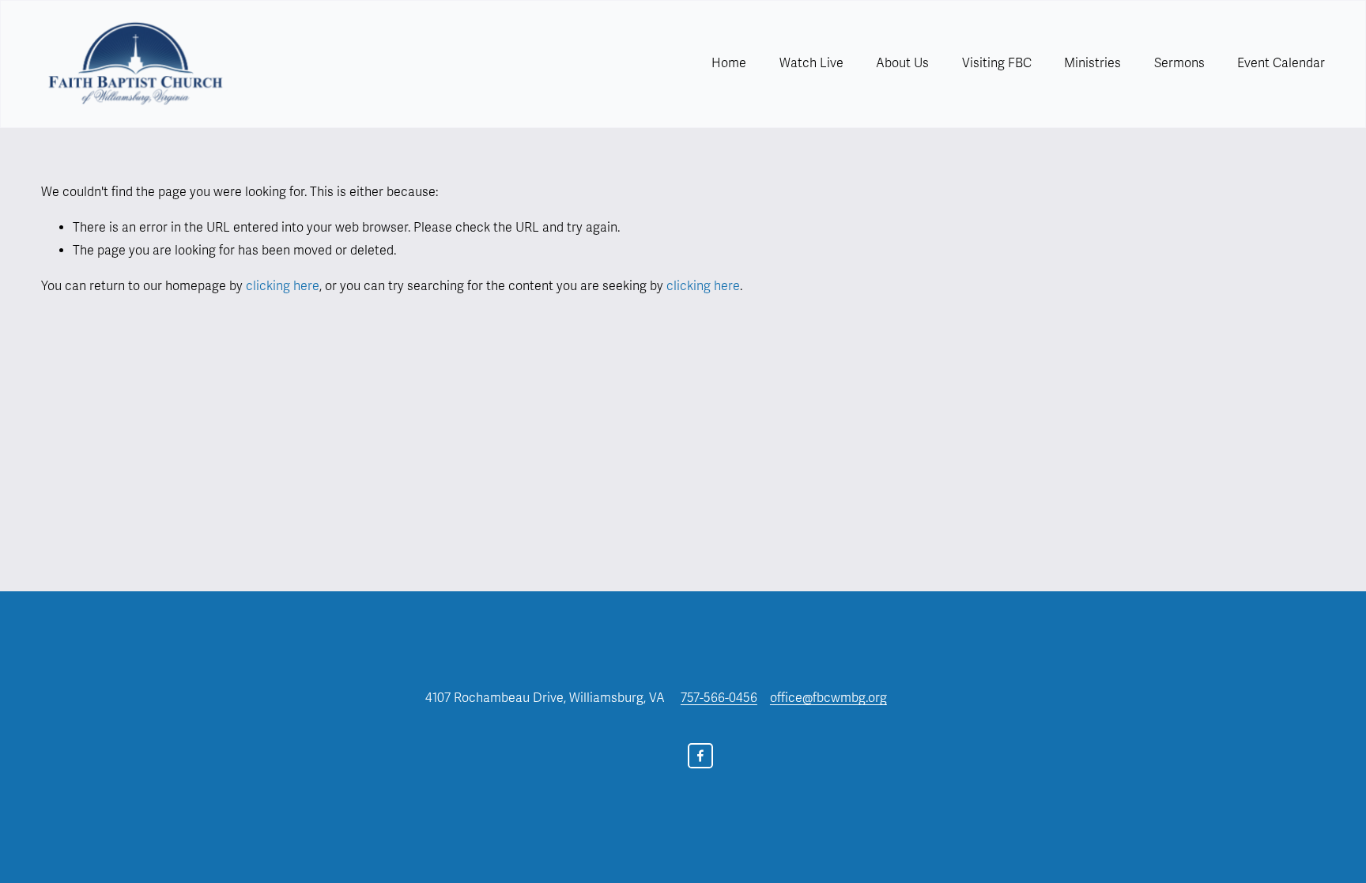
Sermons (1179, 63)
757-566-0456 (719, 698)
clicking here (282, 286)
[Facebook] (700, 755)
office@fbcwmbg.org (828, 698)
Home (728, 63)
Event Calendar (1281, 63)
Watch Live (811, 63)
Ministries (1092, 63)
